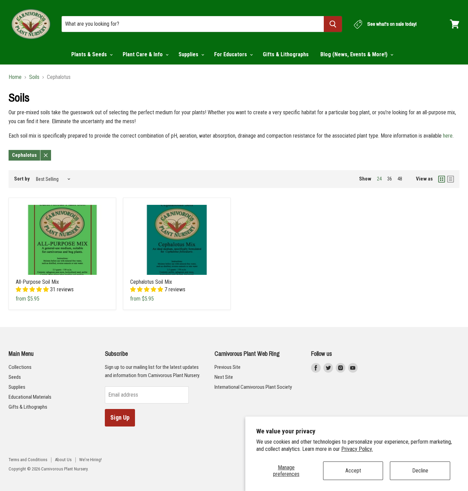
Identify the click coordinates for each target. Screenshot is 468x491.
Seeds (15, 377)
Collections (20, 367)
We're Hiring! (90, 459)
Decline (420, 470)
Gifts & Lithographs (286, 54)
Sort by (22, 179)
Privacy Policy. (357, 449)
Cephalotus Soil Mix (151, 282)
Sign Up (120, 417)
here (448, 135)
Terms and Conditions (28, 459)
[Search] (333, 24)
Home (15, 77)
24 (379, 179)
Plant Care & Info (143, 54)
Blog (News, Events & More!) (354, 54)
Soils (34, 77)
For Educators (231, 54)
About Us (63, 459)
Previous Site (227, 367)
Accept (353, 470)
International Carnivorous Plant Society (253, 387)
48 (399, 179)
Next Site (223, 377)
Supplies (189, 54)
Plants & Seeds (89, 54)
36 (389, 179)
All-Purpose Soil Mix (37, 282)
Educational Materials (30, 397)
